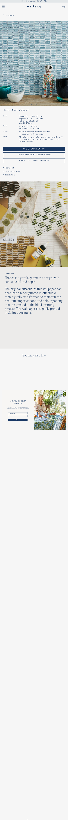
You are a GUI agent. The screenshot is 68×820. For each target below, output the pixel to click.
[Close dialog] (65, 391)
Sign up (18, 420)
